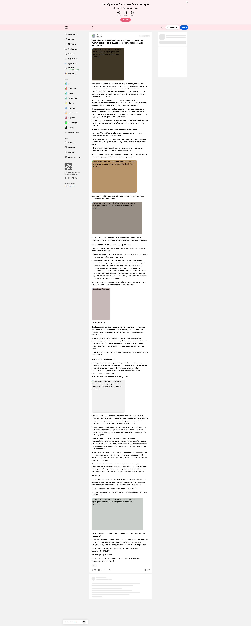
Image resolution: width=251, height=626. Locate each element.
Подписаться (144, 36)
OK (84, 622)
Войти (184, 27)
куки (75, 622)
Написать (173, 27)
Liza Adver (100, 35)
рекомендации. (70, 186)
